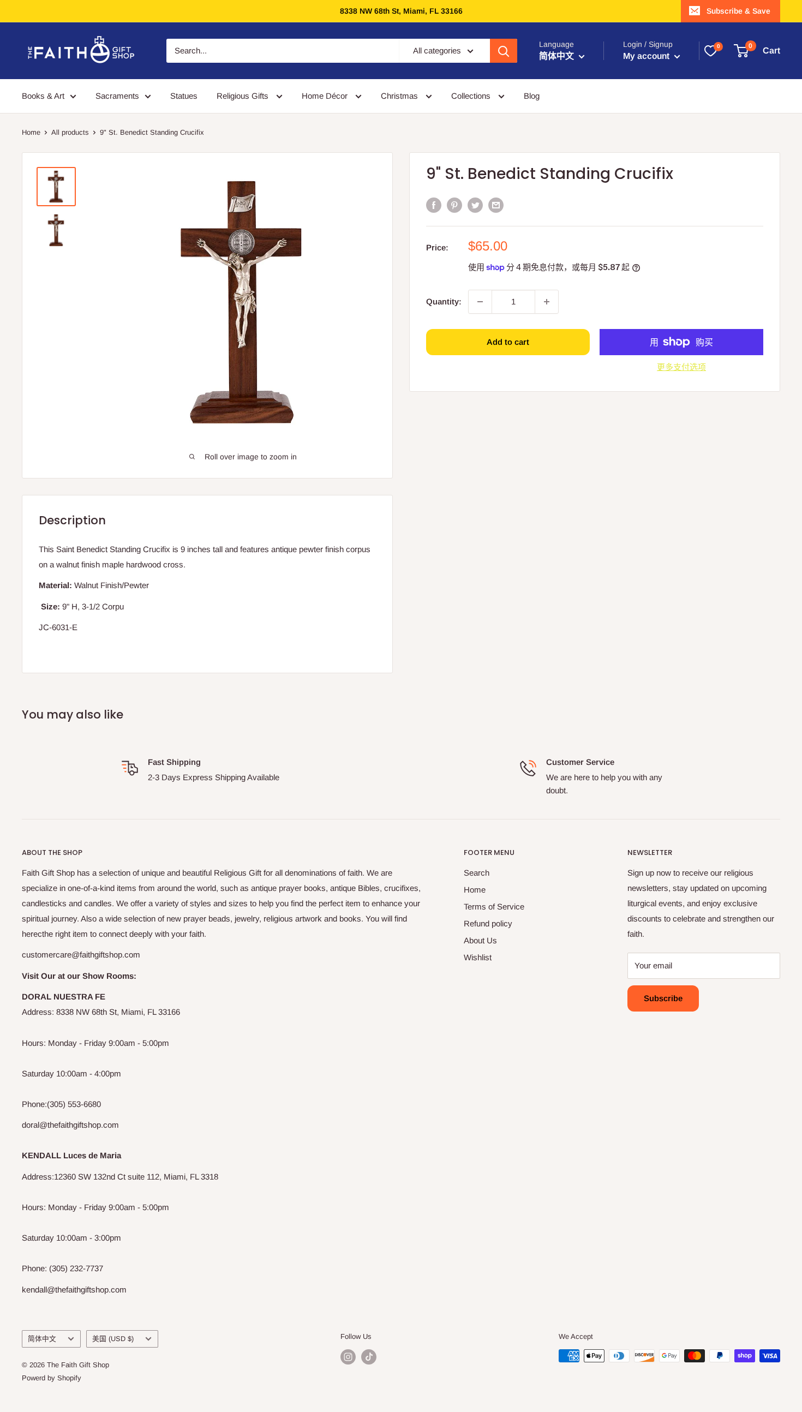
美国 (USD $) (113, 1339)
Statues (183, 95)
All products (70, 132)
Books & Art (43, 95)
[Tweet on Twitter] (475, 205)
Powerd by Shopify (51, 1378)
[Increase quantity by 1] (546, 301)
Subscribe (663, 998)
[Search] (503, 51)
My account (647, 56)
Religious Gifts (244, 95)
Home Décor (326, 95)
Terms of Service (494, 906)
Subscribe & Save (738, 11)
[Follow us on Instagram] (348, 1357)
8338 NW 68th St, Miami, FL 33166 (401, 11)
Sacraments (117, 95)
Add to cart (508, 341)
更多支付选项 (681, 367)
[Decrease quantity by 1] (480, 301)
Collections (472, 95)
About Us (480, 940)
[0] (710, 51)
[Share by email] (496, 205)
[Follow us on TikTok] (368, 1357)
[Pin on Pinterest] (454, 205)
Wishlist (478, 957)
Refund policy (488, 923)
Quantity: (444, 301)
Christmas (400, 95)
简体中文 (42, 1339)
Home (31, 132)
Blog (532, 95)
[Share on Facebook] (433, 205)
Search (476, 872)
